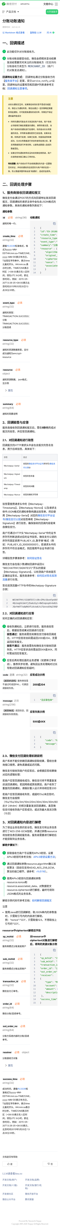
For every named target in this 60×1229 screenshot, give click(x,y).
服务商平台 (11, 80)
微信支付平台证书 (36, 464)
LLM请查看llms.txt (12, 1173)
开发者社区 (7, 1194)
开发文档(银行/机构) (33, 1187)
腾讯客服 (29, 1199)
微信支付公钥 (13, 519)
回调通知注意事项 (17, 88)
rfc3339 (11, 246)
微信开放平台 (31, 1194)
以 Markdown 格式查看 (13, 32)
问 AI (49, 32)
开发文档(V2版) (9, 1185)
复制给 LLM (35, 32)
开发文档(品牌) (32, 1180)
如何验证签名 (34, 558)
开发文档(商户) (9, 1180)
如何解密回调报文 (42, 900)
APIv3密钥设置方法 (44, 856)
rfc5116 (40, 871)
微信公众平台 (8, 1199)
